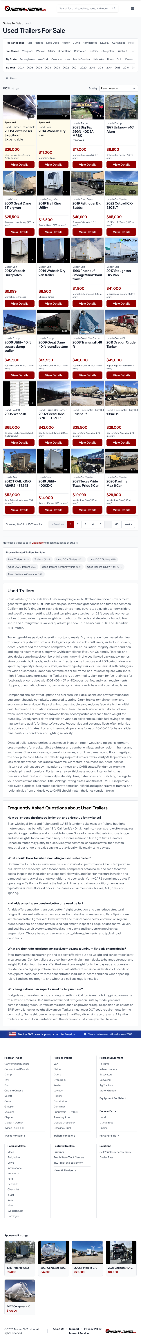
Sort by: (93, 88)
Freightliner (14, 1157)
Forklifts (104, 1063)
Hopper (58, 1096)
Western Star (15, 1210)
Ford (10, 1178)
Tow (6, 1079)
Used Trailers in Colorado (25, 574)
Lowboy (58, 1090)
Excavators (106, 1074)
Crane (7, 1101)
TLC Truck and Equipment (68, 1162)
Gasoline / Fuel (62, 1128)
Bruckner (59, 1152)
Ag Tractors (106, 1085)
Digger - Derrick (13, 1122)
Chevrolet (13, 1189)
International (15, 1168)
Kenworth (13, 1173)
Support (74, 1329)
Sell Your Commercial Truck (115, 1152)
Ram (10, 1200)
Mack (11, 1152)
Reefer (58, 1085)
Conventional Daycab (16, 1069)
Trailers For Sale (12, 23)
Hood (103, 1117)
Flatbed (58, 1069)
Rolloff (8, 1096)
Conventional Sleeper (16, 1063)
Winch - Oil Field (14, 1128)
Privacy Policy (93, 1329)
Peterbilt (12, 1184)
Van (56, 1063)
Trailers (42, 559)
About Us (58, 1329)
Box (6, 1085)
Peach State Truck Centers (69, 1157)
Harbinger (13, 1216)
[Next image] (32, 107)
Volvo (11, 1162)
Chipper (9, 1117)
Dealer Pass (106, 1157)
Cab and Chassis (13, 1090)
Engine (104, 1128)
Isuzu (11, 1194)
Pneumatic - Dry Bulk (66, 1112)
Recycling (105, 1079)
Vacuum (9, 1112)
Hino (10, 1205)
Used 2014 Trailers (70, 559)
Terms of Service (79, 1333)
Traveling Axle (62, 1117)
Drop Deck (60, 1079)
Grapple (9, 1106)
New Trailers (18, 559)
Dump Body (106, 1122)
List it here (38, 542)
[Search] (114, 8)
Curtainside (60, 1101)
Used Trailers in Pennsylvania (61, 566)
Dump (8, 1074)
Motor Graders (108, 1090)
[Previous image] (6, 107)
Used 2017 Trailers (102, 559)
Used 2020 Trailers (22, 566)
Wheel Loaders (108, 1069)
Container (59, 1106)
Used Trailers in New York (104, 566)
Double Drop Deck (64, 1122)
